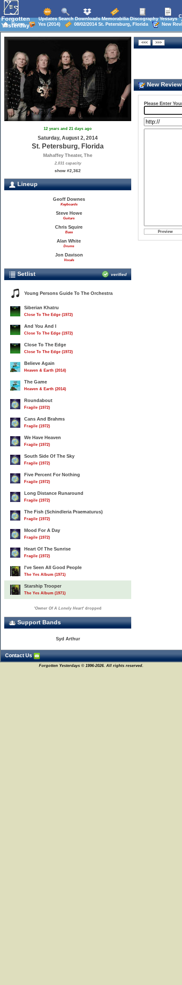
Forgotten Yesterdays (17, 22)
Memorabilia (114, 18)
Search (65, 18)
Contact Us (19, 655)
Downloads (87, 18)
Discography (143, 18)
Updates (47, 18)
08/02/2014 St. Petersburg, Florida (110, 24)
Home (17, 24)
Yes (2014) (48, 24)
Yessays (167, 18)
